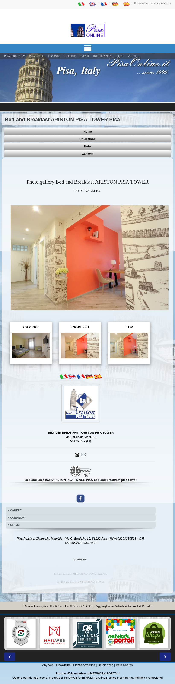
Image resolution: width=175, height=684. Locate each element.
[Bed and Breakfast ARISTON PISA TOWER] (89, 257)
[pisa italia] (81, 4)
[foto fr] (80, 376)
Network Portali (160, 3)
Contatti (87, 153)
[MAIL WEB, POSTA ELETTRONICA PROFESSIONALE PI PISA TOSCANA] (21, 633)
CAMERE (16, 510)
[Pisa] (87, 30)
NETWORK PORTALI (105, 673)
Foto (87, 146)
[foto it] (63, 376)
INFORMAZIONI (102, 56)
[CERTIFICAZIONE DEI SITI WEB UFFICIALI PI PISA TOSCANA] (153, 633)
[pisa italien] (115, 4)
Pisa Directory (14, 56)
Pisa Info (54, 56)
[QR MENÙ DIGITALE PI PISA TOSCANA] (54, 633)
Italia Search (124, 665)
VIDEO (132, 56)
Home (87, 131)
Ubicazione (87, 139)
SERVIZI (15, 524)
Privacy (81, 559)
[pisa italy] (92, 4)
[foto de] (89, 376)
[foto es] (97, 376)
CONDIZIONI (17, 517)
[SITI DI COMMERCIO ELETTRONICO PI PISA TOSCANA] (120, 633)
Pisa (59, 665)
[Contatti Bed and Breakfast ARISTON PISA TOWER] (80, 454)
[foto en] (72, 376)
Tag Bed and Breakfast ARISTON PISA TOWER (80, 582)
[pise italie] (103, 4)
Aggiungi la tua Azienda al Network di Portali (123, 606)
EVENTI (84, 56)
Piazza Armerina (84, 665)
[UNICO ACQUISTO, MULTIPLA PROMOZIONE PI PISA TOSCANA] (87, 633)
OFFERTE (70, 56)
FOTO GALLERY (87, 190)
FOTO (120, 56)
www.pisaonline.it (46, 606)
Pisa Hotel (36, 56)
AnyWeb (48, 665)
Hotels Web (105, 665)
